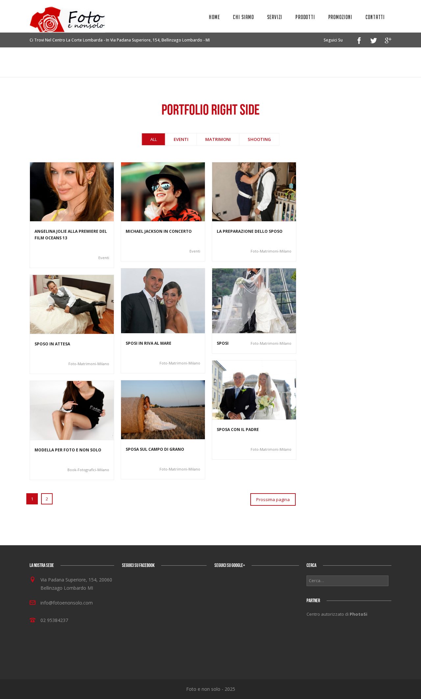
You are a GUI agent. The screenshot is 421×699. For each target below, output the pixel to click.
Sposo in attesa (52, 344)
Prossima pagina (273, 499)
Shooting (259, 139)
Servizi (275, 16)
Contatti (375, 16)
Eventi (181, 139)
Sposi (223, 343)
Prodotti (305, 16)
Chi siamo (243, 16)
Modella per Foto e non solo (68, 450)
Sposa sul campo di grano (155, 449)
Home (214, 16)
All (153, 139)
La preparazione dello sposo (250, 231)
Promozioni (340, 16)
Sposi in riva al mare (148, 343)
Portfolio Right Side (365, 61)
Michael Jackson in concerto (159, 231)
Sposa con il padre (238, 429)
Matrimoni (218, 139)
